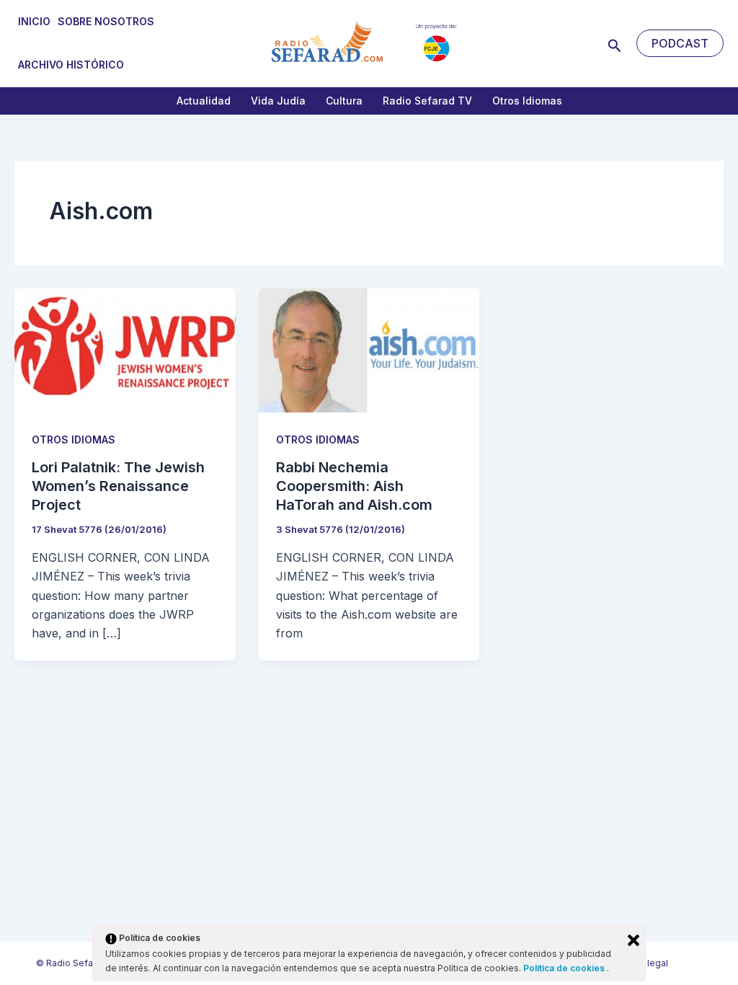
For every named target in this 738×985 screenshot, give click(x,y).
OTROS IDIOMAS (73, 439)
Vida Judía (278, 100)
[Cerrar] (633, 940)
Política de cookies (565, 968)
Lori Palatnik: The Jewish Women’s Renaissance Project (118, 486)
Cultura (344, 100)
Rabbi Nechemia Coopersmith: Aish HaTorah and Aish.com (354, 486)
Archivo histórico (71, 64)
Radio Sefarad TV (427, 100)
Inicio (34, 21)
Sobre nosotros (106, 21)
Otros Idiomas (527, 100)
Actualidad (204, 100)
